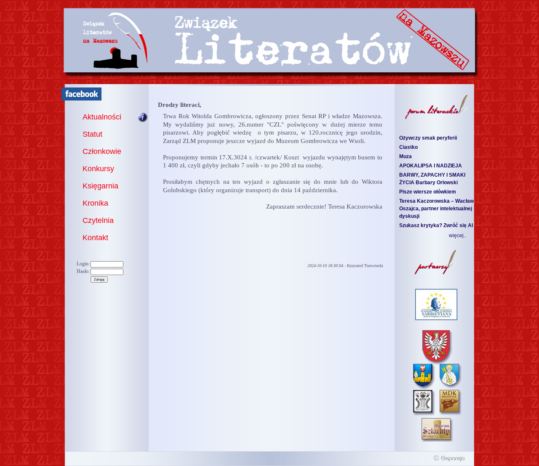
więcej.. (457, 235)
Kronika (95, 203)
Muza (405, 156)
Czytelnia (98, 220)
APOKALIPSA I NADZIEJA (430, 166)
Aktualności (102, 117)
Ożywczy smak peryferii (428, 138)
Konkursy (98, 168)
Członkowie (102, 151)
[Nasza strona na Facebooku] (81, 99)
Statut (92, 134)
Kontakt (95, 237)
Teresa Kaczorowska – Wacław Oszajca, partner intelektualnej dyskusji (436, 208)
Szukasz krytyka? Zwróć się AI (436, 225)
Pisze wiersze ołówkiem (427, 192)
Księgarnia (100, 186)
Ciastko (408, 147)
